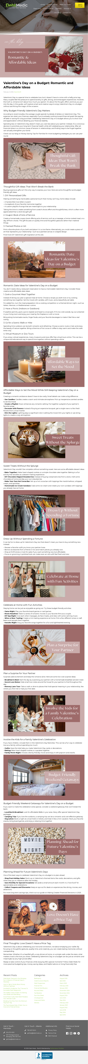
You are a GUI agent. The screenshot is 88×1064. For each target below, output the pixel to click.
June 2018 (63, 1010)
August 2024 (63, 995)
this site (40, 235)
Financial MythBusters (40, 988)
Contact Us (67, 12)
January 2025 (64, 988)
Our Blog (57, 12)
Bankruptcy (37, 978)
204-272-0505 (10, 1032)
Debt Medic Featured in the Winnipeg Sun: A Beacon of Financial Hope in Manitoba (14, 980)
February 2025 (64, 986)
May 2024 (63, 1000)
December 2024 (65, 990)
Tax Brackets (38, 993)
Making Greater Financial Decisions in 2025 (64, 893)
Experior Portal (52, 4)
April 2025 (63, 981)
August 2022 (63, 1007)
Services (66, 8)
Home (43, 4)
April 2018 (63, 1015)
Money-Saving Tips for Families (33, 134)
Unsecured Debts (39, 1000)
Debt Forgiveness (39, 983)
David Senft (17, 92)
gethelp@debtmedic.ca (13, 1039)
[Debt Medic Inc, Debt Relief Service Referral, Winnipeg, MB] (44, 1056)
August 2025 (63, 978)
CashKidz (58, 8)
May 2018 (63, 1012)
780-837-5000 (31, 1030)
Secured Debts (38, 990)
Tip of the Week (39, 995)
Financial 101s (38, 986)
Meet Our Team (65, 4)
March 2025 (63, 983)
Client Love (37, 8)
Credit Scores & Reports (41, 981)
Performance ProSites (57, 1048)
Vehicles (36, 1003)
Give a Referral (48, 8)
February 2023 (64, 1003)
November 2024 (65, 993)
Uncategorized (38, 998)
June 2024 (63, 998)
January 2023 (64, 1005)
